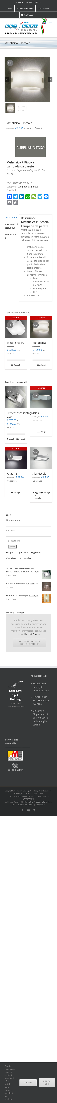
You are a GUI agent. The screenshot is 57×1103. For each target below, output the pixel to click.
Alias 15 (12, 473)
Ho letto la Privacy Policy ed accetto (29, 642)
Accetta (28, 1082)
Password (11, 530)
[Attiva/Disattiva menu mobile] (50, 23)
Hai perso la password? (18, 552)
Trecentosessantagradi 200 (21, 414)
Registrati (36, 552)
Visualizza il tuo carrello (18, 558)
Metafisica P (40, 342)
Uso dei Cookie (32, 634)
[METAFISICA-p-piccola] (28, 79)
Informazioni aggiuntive (11, 226)
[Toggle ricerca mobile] (44, 23)
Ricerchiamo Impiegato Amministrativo (41, 687)
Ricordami (14, 540)
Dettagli (17, 365)
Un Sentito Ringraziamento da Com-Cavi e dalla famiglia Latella (41, 717)
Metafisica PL (15, 342)
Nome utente (13, 520)
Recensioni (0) (10, 236)
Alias (36, 413)
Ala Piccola (40, 473)
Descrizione (11, 217)
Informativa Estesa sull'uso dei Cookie (32, 803)
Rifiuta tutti (46, 1082)
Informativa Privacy (32, 802)
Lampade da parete (28, 186)
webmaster (40, 804)
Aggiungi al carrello (38, 495)
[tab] (11, 217)
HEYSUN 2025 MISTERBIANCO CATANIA (41, 701)
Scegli (11, 439)
